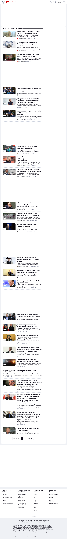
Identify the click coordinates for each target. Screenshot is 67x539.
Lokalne (35, 491)
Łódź (34, 497)
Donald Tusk (20, 498)
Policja (3, 496)
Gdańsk (35, 501)
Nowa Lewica (51, 500)
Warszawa (36, 493)
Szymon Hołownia (21, 500)
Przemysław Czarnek (22, 494)
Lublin (35, 512)
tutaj (38, 536)
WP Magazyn (4, 491)
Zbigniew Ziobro (21, 496)
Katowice (35, 509)
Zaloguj (59, 2)
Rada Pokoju (4, 494)
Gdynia (35, 506)
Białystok (35, 504)
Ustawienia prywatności (39, 522)
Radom (35, 507)
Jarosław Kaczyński (21, 491)
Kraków (35, 496)
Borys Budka (20, 501)
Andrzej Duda (20, 497)
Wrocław (35, 494)
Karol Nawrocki (21, 507)
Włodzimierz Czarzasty (22, 503)
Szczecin (35, 498)
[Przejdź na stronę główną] (3, 3)
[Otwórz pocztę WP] (51, 2)
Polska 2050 (51, 501)
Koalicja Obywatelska (53, 493)
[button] (54, 2)
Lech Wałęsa (20, 506)
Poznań (35, 500)
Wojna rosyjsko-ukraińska (7, 493)
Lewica (50, 498)
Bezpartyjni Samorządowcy (54, 503)
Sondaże (4, 500)
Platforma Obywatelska (53, 494)
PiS (50, 491)
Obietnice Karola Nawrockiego (7, 501)
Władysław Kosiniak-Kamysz (23, 504)
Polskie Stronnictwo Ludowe (54, 496)
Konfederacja (51, 497)
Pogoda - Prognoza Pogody (7, 497)
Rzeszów (35, 510)
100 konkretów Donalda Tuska (7, 503)
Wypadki (4, 498)
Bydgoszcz (36, 503)
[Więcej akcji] (42, 31)
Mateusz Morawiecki (22, 493)
